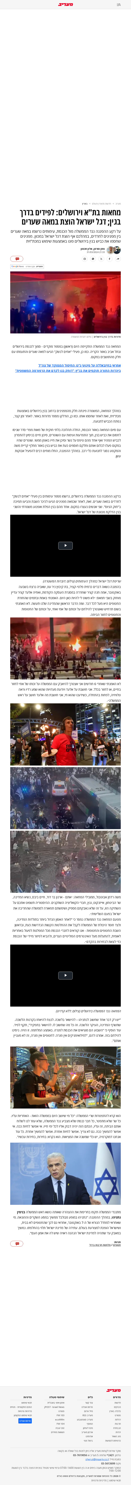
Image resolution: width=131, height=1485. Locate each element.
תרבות (118, 1423)
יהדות (118, 1432)
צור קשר (89, 1402)
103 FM (60, 1415)
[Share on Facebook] (109, 259)
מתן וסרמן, (98, 249)
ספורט (118, 1415)
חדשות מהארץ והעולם (101, 203)
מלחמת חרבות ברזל (100, 1245)
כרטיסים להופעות (113, 1440)
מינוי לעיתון (88, 1428)
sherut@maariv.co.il (97, 1459)
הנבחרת (117, 1428)
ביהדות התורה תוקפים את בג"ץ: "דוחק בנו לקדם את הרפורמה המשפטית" (68, 371)
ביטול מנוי (88, 1440)
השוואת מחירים (57, 1432)
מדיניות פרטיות (25, 1411)
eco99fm (59, 1419)
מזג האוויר (116, 1436)
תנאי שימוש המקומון (23, 1415)
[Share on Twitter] (101, 259)
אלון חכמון (86, 249)
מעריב (118, 203)
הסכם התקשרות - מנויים (21, 1406)
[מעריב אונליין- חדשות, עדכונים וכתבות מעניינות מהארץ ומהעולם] (65, 4)
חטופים (117, 1245)
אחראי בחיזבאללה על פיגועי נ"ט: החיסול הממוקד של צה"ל (80, 365)
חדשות (118, 1402)
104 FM (60, 1423)
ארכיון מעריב (87, 1432)
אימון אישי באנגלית (55, 1402)
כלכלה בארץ (115, 1411)
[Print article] (85, 259)
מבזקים (117, 1406)
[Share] (118, 259)
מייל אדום (88, 1411)
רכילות (118, 1419)
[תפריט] (124, 5)
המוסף (90, 1423)
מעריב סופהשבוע (85, 1419)
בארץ (85, 203)
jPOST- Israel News (54, 1406)
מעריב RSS (87, 1415)
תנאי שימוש (26, 1402)
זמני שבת (60, 1428)
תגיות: (117, 1242)
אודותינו (89, 1436)
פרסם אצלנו (87, 1406)
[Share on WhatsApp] (93, 259)
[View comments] (16, 259)
